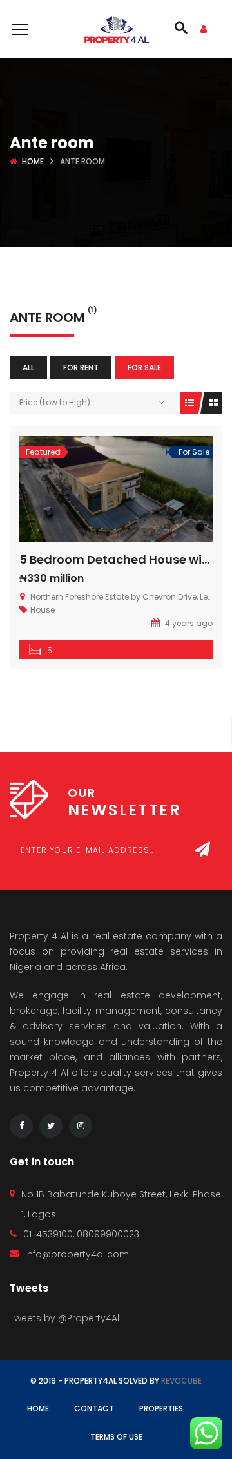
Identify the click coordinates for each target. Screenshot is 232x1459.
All (28, 367)
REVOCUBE (181, 1380)
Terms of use (116, 1436)
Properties (161, 1408)
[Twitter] (51, 1126)
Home (33, 161)
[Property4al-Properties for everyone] (116, 29)
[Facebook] (21, 1126)
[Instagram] (80, 1126)
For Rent (81, 367)
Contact (94, 1408)
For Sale (144, 367)
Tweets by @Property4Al (64, 1317)
